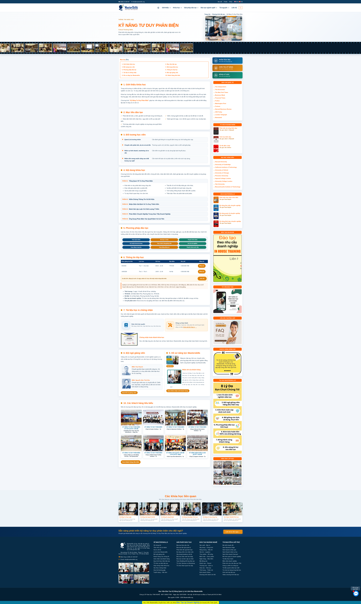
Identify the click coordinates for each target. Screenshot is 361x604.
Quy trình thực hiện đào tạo (162, 561)
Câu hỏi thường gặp (159, 570)
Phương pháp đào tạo (129, 69)
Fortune (217, 106)
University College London (223, 181)
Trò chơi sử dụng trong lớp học (232, 570)
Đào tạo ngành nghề (208, 7)
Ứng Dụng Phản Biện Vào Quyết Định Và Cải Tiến (143, 219)
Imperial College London (223, 178)
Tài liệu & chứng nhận (129, 72)
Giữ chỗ (202, 278)
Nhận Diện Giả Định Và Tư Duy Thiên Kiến (140, 204)
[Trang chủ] (158, 7)
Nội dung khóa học (172, 67)
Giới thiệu (165, 7)
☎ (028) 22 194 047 (123, 1)
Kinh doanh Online (204, 572)
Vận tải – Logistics (204, 552)
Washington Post (220, 103)
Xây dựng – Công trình (206, 547)
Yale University (220, 184)
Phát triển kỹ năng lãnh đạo (228, 128)
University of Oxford (221, 170)
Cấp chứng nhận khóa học (161, 565)
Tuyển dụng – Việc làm (160, 572)
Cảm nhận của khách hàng (162, 559)
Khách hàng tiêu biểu (174, 75)
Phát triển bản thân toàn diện (228, 197)
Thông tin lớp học (172, 69)
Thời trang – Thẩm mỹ (206, 570)
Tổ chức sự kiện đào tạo (161, 563)
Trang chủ (207, 14)
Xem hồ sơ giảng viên (129, 392)
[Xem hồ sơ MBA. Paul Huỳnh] (126, 370)
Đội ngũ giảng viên (172, 72)
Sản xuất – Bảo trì (204, 545)
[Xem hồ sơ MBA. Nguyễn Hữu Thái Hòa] (126, 384)
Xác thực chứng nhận (160, 568)
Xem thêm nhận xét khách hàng (178, 391)
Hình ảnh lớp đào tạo (229, 572)
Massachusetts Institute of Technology (227, 187)
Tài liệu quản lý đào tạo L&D (231, 568)
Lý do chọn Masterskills (160, 552)
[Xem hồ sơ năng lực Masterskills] (172, 360)
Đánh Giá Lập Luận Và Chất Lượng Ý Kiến (140, 209)
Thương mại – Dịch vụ (206, 565)
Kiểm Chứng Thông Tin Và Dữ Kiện (138, 199)
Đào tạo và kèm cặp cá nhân (185, 559)
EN (237, 1)
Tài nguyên (223, 7)
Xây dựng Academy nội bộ (184, 554)
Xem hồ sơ (170, 366)
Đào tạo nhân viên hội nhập (184, 556)
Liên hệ (234, 7)
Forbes (217, 100)
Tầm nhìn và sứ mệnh (160, 547)
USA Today (218, 112)
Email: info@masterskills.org (127, 559)
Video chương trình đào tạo (231, 574)
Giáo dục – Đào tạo (205, 568)
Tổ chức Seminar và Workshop (185, 563)
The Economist (220, 89)
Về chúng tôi (157, 545)
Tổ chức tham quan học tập (184, 565)
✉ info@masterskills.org (138, 1)
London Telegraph (221, 114)
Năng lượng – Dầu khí (206, 549)
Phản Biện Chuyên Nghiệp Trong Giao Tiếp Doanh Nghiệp (146, 214)
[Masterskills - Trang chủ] (129, 8)
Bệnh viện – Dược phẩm (206, 556)
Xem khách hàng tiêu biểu (130, 462)
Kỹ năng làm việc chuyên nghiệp (229, 205)
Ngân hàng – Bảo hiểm (206, 559)
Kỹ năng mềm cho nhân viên (184, 552)
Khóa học (176, 7)
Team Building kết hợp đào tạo (185, 561)
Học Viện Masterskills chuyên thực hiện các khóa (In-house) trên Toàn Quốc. (180, 602)
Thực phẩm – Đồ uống (206, 554)
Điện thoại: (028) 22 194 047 (128, 557)
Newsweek (218, 117)
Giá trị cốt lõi (157, 549)
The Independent (220, 86)
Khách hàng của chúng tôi (161, 556)
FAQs (230, 1)
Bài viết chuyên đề (228, 545)
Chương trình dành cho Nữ (207, 574)
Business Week (220, 95)
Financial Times (220, 98)
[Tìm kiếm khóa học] (241, 7)
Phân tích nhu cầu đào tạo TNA (232, 563)
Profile (225, 1)
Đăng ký (201, 265)
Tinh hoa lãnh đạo (225, 137)
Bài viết (220, 1)
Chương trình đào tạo (218, 14)
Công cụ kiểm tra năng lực (230, 565)
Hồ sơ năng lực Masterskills (131, 75)
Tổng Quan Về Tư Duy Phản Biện (137, 181)
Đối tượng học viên (129, 67)
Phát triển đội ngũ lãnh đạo (184, 549)
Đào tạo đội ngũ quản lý (183, 547)
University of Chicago (222, 173)
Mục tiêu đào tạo (172, 64)
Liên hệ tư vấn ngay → (233, 532)
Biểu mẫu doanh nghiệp (230, 561)
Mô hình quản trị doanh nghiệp (232, 556)
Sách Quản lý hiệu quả (229, 549)
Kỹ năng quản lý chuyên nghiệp (229, 213)
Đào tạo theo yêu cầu (182, 545)
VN (241, 1)
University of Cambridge (223, 164)
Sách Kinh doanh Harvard (230, 554)
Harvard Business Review (223, 109)
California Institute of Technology (226, 167)
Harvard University (221, 161)
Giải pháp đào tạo (190, 7)
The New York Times (221, 92)
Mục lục (122, 59)
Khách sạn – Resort (205, 563)
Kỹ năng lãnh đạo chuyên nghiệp (230, 221)
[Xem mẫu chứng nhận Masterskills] (129, 339)
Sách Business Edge (229, 547)
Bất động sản (203, 561)
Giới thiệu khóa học (129, 64)
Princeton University (221, 175)
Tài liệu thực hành (228, 559)
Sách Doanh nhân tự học (230, 552)
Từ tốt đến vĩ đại (224, 145)
